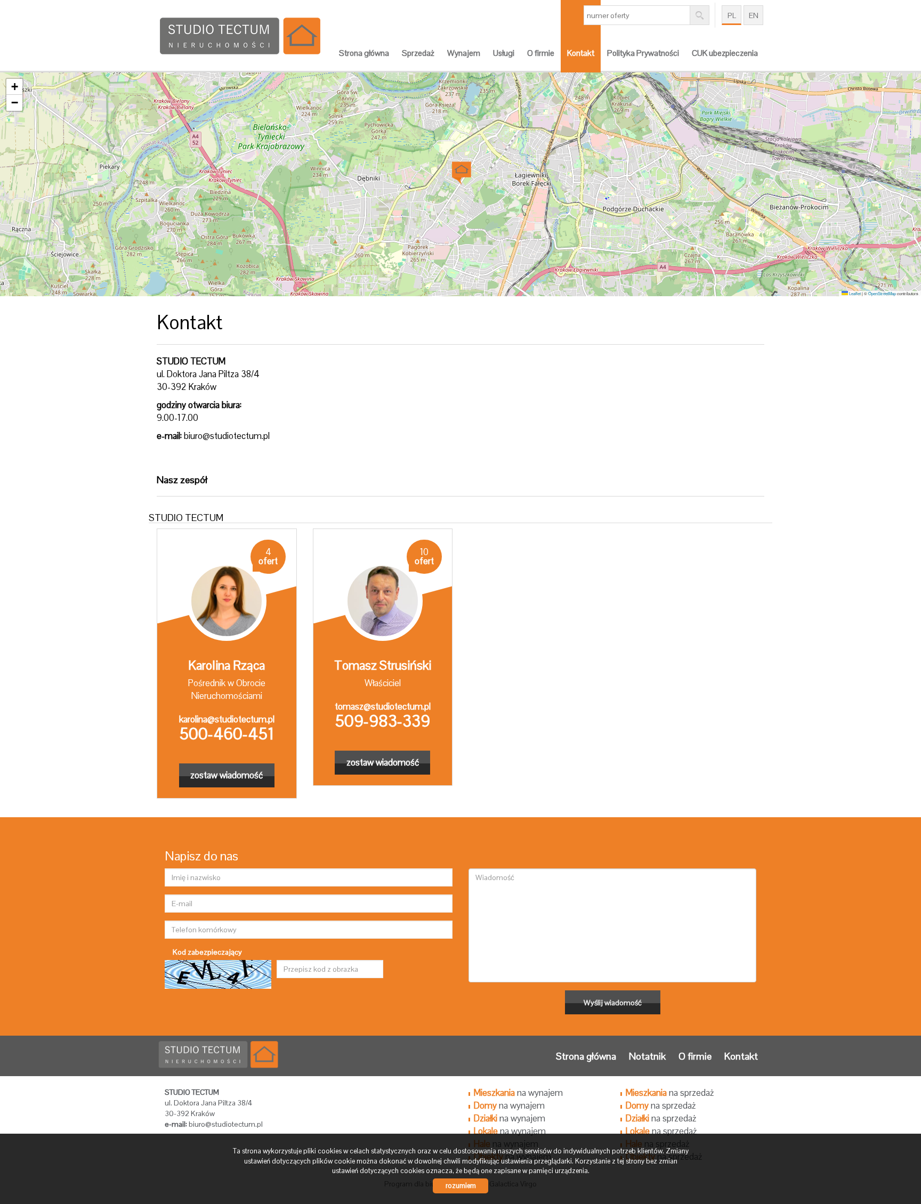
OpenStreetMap (882, 293)
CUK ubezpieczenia (725, 53)
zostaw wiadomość (226, 775)
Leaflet (854, 293)
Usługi (503, 53)
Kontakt (580, 53)
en (753, 15)
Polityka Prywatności (643, 53)
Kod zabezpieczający (207, 952)
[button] (460, 169)
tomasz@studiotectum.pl (383, 706)
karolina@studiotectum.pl (226, 719)
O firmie (540, 53)
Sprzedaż (418, 53)
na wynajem (518, 1093)
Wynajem (463, 53)
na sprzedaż (670, 1093)
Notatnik (647, 1056)
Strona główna (364, 53)
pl (732, 15)
